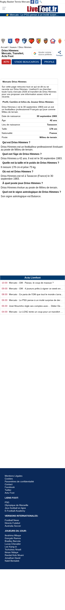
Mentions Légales (13, 476)
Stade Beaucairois (26, 61)
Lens (39, 41)
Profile (49, 61)
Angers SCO (3, 41)
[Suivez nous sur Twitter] (37, 2)
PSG (7, 502)
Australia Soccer (13, 526)
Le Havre (24, 41)
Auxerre (10, 41)
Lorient (46, 41)
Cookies (9, 478)
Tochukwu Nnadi (13, 549)
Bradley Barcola (13, 541)
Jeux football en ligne (15, 508)
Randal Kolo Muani (14, 555)
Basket (10, 1)
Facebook (10, 487)
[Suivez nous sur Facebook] (32, 2)
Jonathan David (12, 558)
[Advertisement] (32, 238)
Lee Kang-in (11, 546)
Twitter (8, 490)
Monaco (60, 41)
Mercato (26, 1)
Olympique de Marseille (16, 505)
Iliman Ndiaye (11, 552)
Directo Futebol (12, 523)
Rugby (3, 1)
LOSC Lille (53, 41)
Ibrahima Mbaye (13, 535)
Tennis (18, 1)
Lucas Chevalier (13, 544)
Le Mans (32, 41)
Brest (17, 41)
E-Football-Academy (15, 511)
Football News (12, 520)
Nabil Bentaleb (12, 561)
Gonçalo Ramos (13, 538)
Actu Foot (9, 493)
